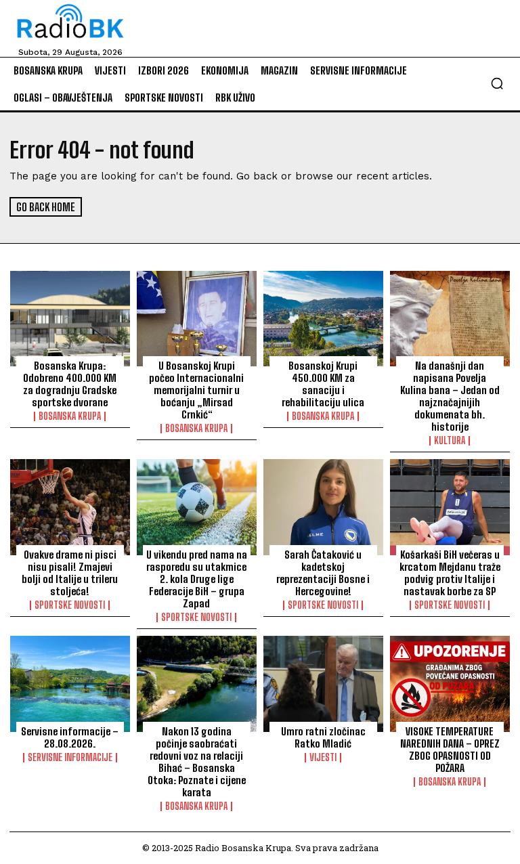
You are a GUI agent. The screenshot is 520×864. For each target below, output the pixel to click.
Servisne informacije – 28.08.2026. (69, 737)
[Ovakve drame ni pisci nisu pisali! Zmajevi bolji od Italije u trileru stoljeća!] (70, 507)
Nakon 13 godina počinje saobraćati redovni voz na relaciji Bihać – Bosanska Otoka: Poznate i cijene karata (197, 761)
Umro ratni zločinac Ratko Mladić (323, 737)
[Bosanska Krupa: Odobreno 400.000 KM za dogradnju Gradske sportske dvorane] (70, 319)
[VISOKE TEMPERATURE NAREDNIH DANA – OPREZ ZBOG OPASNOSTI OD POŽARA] (450, 684)
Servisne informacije (70, 757)
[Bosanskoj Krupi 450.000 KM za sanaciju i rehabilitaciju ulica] (323, 319)
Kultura (449, 441)
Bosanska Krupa (70, 416)
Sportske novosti (70, 605)
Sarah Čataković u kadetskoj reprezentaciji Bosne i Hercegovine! (323, 572)
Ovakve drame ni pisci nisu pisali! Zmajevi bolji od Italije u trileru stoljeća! (70, 572)
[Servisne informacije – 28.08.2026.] (70, 684)
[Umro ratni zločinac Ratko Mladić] (323, 684)
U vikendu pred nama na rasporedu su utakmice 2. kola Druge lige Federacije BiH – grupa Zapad (196, 578)
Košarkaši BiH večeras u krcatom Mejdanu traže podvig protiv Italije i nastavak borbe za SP (449, 572)
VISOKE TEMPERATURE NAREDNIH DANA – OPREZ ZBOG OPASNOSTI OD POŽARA (450, 749)
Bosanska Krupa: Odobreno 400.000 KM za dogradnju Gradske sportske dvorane (69, 384)
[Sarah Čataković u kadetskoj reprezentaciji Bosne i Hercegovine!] (323, 507)
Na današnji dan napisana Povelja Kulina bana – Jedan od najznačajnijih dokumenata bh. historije (450, 396)
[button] (497, 83)
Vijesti (323, 757)
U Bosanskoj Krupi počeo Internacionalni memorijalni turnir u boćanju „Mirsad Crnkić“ (196, 390)
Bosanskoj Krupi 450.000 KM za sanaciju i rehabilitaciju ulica (323, 384)
